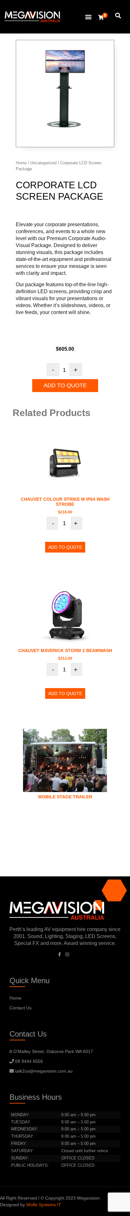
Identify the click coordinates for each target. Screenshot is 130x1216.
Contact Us (20, 1007)
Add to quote (65, 385)
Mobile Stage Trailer (65, 796)
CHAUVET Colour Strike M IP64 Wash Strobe (65, 502)
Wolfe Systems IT (43, 1204)
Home (21, 162)
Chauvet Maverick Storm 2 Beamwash (65, 650)
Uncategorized (43, 162)
